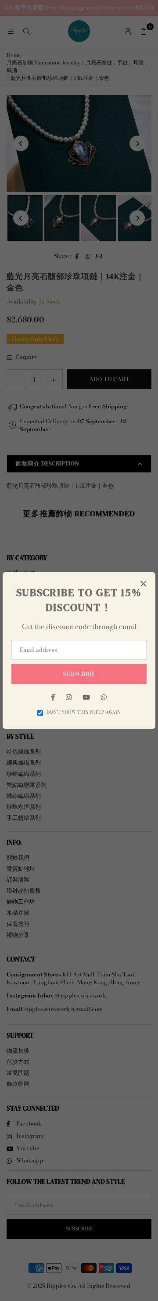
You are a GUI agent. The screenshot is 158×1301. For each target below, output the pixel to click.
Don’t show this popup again (84, 712)
